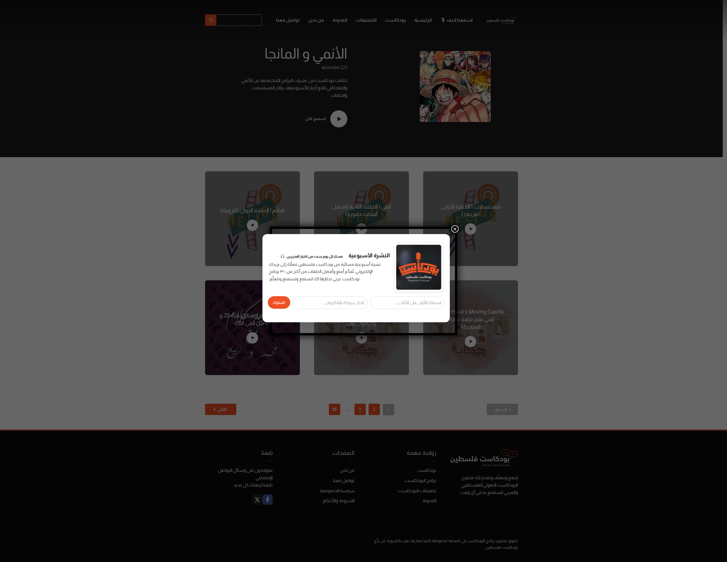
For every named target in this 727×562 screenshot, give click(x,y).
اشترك (279, 302)
